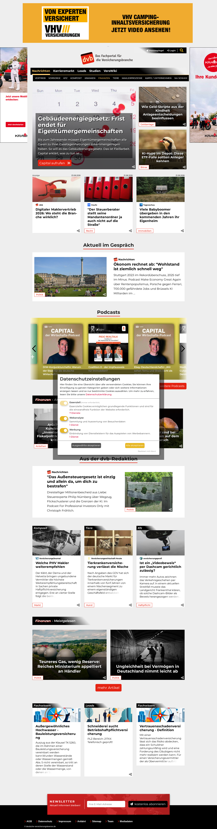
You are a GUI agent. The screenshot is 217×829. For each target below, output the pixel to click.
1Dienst (73, 424)
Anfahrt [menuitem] (81, 821)
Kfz (140, 528)
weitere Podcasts (172, 386)
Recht (89, 230)
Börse (144, 167)
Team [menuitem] (110, 821)
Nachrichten (41, 71)
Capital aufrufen (52, 163)
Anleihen (41, 446)
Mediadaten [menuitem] (126, 821)
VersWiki (110, 71)
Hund (89, 605)
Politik (39, 294)
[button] (133, 167)
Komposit (40, 528)
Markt (37, 605)
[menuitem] (153, 50)
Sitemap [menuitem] (96, 821)
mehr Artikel (108, 688)
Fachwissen (42, 705)
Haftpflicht (144, 605)
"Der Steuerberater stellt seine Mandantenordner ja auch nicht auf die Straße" (105, 217)
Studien (95, 71)
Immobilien (145, 230)
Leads (82, 71)
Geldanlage (147, 124)
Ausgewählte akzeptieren (86, 445)
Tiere (89, 528)
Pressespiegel (156, 50)
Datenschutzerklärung (99, 394)
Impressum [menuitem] (65, 821)
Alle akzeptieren (135, 445)
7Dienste (74, 413)
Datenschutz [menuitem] (45, 821)
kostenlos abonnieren (150, 804)
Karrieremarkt (63, 71)
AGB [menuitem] (29, 821)
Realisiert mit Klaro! (147, 451)
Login (172, 50)
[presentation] (34, 349)
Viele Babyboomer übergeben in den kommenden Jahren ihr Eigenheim (159, 215)
